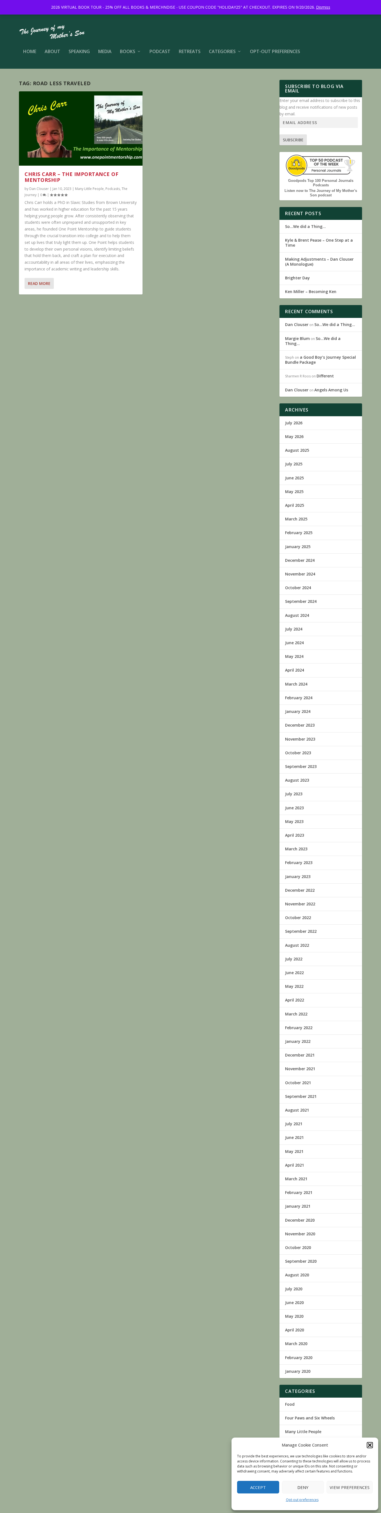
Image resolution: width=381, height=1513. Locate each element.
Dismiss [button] (323, 7)
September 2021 (301, 1096)
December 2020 (300, 1220)
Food (290, 1404)
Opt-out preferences (302, 1499)
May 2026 (294, 436)
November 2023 (300, 739)
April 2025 (294, 505)
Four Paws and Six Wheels (310, 1418)
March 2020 (296, 1343)
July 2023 (293, 793)
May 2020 (294, 1316)
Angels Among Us (331, 389)
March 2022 (296, 1014)
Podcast (159, 51)
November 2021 (300, 1068)
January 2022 (297, 1041)
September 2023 (301, 766)
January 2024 (297, 711)
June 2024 (294, 642)
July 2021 (293, 1123)
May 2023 (294, 821)
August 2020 (297, 1275)
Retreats (190, 51)
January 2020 (297, 1371)
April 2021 (294, 1165)
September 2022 (301, 931)
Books (127, 51)
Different (325, 376)
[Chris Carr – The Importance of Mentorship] (81, 128)
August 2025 (297, 450)
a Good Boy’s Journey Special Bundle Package (320, 360)
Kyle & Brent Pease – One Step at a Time (319, 242)
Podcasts (112, 188)
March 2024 (296, 684)
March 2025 (296, 519)
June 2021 (294, 1137)
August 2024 (297, 615)
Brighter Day (297, 277)
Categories (222, 51)
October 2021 (298, 1082)
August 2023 (297, 780)
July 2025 (293, 464)
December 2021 (300, 1055)
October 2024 (298, 587)
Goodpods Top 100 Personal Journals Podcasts (320, 183)
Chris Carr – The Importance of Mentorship (71, 177)
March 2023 (296, 848)
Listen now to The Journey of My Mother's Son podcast (320, 193)
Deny (302, 1487)
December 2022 (300, 890)
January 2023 (297, 876)
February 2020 (298, 1357)
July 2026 (293, 422)
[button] (370, 1445)
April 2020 (294, 1330)
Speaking (79, 51)
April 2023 (294, 835)
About (52, 51)
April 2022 (294, 1000)
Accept (258, 1487)
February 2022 (298, 1027)
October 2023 (298, 752)
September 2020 (301, 1261)
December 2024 (300, 560)
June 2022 (294, 972)
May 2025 (294, 491)
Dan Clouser (39, 188)
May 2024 (294, 656)
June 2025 (294, 477)
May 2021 (294, 1151)
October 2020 (298, 1247)
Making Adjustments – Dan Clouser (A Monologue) (319, 261)
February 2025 (298, 532)
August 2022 (297, 945)
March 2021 (296, 1178)
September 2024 (301, 601)
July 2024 (293, 629)
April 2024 (294, 670)
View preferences (350, 1487)
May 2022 (294, 986)
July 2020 (293, 1288)
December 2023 (300, 725)
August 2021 (297, 1110)
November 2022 (300, 904)
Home (29, 51)
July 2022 (293, 959)
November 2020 (300, 1233)
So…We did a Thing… (305, 226)
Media (105, 51)
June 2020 (294, 1302)
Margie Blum (297, 338)
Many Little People (89, 188)
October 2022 (298, 917)
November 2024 (300, 574)
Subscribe (293, 139)
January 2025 (297, 546)
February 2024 (298, 697)
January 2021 (297, 1206)
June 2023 (294, 807)
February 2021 (298, 1192)
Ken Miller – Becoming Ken (310, 291)
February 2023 (298, 862)
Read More (39, 283)
